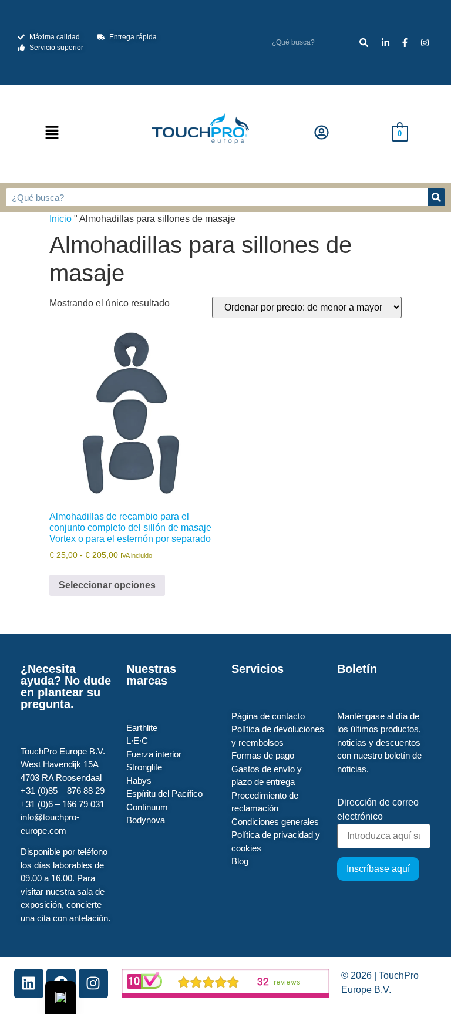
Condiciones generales (275, 822)
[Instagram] (93, 983)
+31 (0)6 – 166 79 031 (63, 804)
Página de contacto (268, 716)
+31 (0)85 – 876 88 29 (63, 791)
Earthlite (141, 728)
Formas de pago (262, 755)
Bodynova (145, 820)
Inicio (60, 219)
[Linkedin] (28, 983)
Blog (239, 861)
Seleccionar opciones (107, 585)
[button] (52, 133)
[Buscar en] (363, 42)
